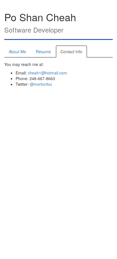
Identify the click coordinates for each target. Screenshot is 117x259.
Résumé (43, 51)
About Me (17, 51)
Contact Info (71, 51)
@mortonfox (41, 84)
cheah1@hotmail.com (47, 73)
